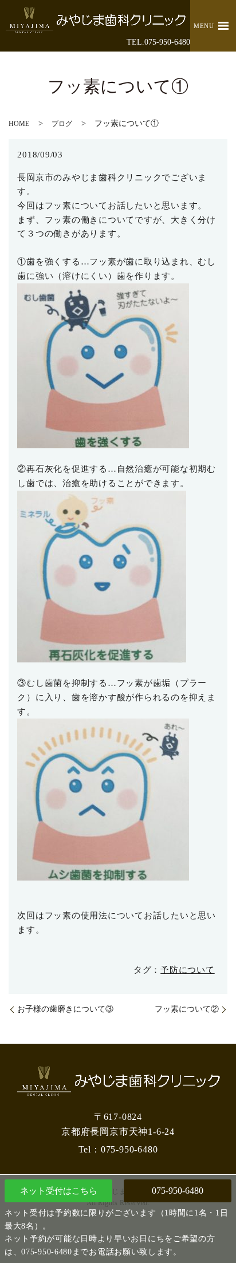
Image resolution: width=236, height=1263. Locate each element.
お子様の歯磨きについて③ (65, 1009)
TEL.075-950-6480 (158, 42)
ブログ (62, 124)
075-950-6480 (177, 1190)
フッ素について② (187, 1009)
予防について (187, 969)
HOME (19, 124)
